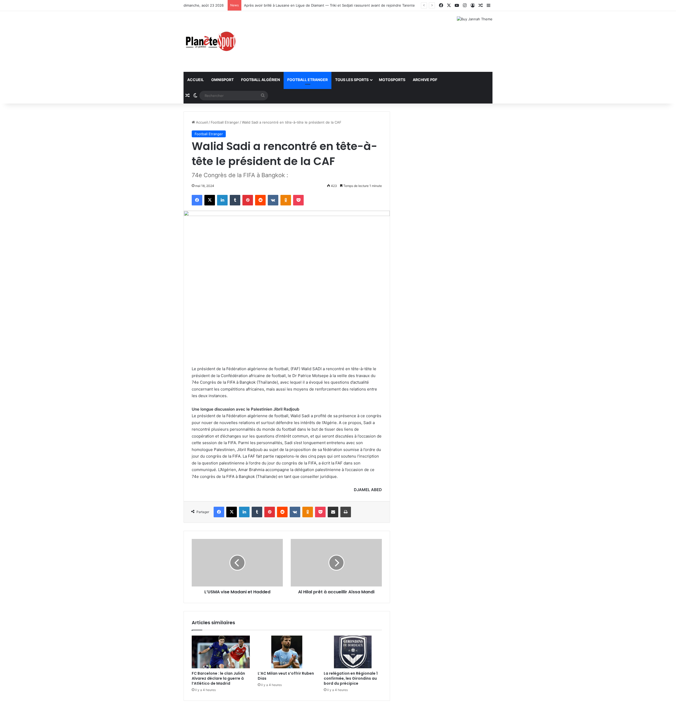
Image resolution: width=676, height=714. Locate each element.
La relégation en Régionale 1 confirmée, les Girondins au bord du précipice (351, 678)
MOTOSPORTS (392, 79)
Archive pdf (425, 79)
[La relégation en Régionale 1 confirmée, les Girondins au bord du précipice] (353, 652)
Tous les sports (352, 79)
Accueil (195, 79)
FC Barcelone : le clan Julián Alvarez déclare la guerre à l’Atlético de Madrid (218, 678)
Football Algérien (260, 79)
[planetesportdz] (210, 41)
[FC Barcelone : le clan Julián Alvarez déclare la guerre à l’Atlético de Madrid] (221, 652)
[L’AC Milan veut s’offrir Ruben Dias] (287, 652)
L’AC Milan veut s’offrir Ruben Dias (286, 676)
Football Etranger (307, 79)
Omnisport (222, 79)
